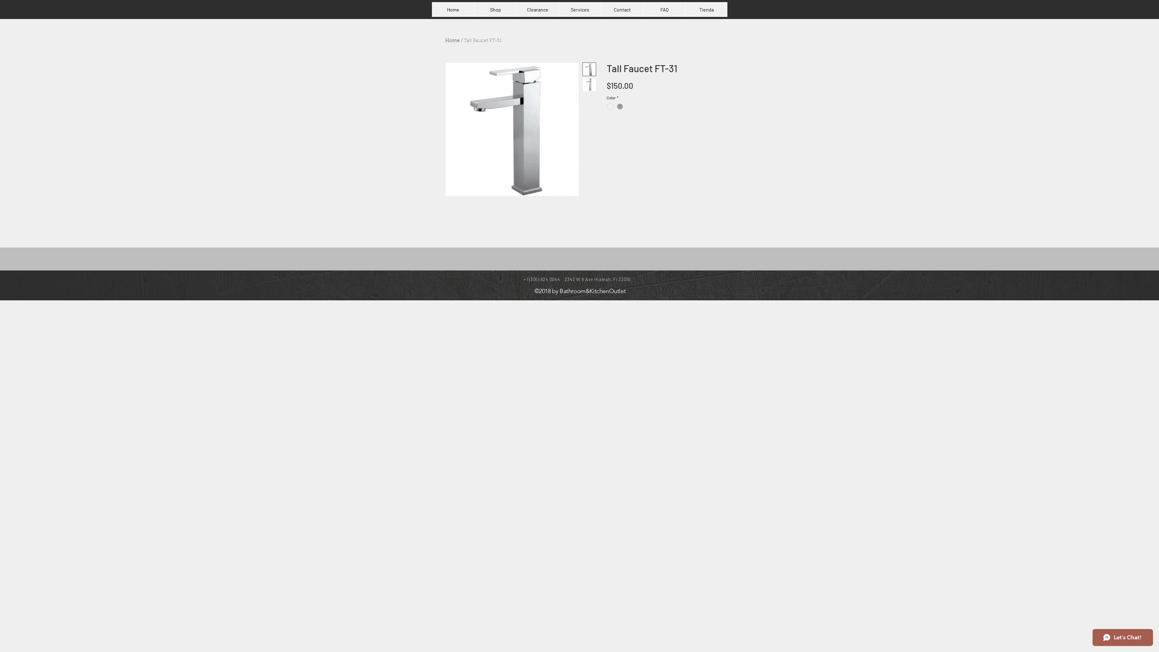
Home (452, 40)
